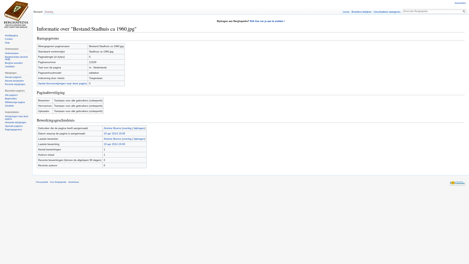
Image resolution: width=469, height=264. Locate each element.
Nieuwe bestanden (14, 81)
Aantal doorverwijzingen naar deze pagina (62, 83)
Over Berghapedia (58, 182)
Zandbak (9, 105)
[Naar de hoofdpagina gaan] (16, 14)
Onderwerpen (12, 53)
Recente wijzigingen (15, 84)
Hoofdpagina (11, 35)
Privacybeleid (42, 182)
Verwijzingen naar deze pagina (16, 117)
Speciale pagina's (14, 126)
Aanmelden (460, 3)
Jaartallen (10, 66)
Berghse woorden (14, 63)
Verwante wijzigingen (15, 122)
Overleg (49, 11)
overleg (127, 128)
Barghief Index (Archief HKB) (16, 58)
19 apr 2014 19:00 (114, 133)
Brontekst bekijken (361, 11)
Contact (9, 39)
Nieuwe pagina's (13, 77)
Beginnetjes (11, 98)
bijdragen (139, 128)
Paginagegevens (13, 129)
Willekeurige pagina (15, 102)
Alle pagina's (11, 95)
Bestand (38, 11)
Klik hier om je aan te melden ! (267, 21)
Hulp (7, 42)
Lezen (346, 11)
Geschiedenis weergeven (387, 11)
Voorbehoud (73, 182)
